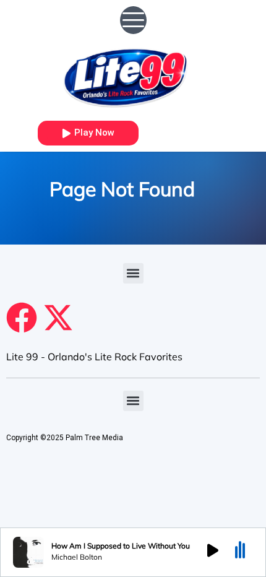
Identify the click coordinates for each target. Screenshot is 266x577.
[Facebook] (21, 317)
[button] (133, 273)
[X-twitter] (58, 317)
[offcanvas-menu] (133, 20)
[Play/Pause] (212, 552)
